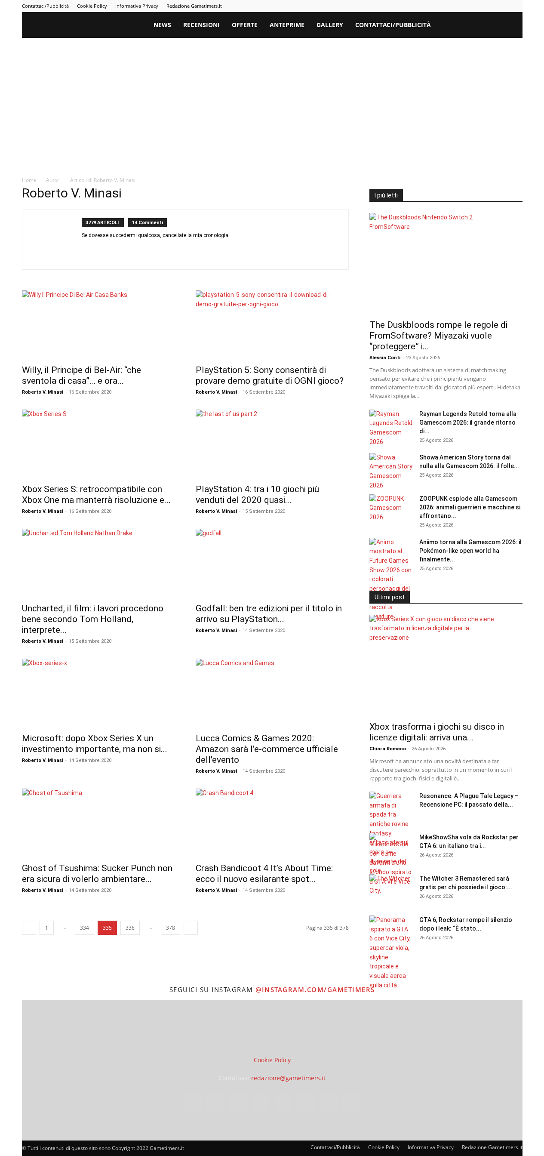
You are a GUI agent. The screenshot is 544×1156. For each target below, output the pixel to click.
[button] (512, 26)
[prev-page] (29, 928)
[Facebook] (416, 6)
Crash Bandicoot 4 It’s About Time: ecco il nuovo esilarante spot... (264, 873)
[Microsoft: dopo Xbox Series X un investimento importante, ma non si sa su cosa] (98, 693)
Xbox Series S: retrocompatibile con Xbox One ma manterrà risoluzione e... (96, 494)
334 (84, 927)
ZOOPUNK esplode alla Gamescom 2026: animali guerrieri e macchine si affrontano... (469, 507)
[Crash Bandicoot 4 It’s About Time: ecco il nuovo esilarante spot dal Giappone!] (272, 823)
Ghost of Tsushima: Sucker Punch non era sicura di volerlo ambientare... (97, 873)
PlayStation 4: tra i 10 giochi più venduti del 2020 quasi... (257, 494)
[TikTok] (213, 249)
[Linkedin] (445, 6)
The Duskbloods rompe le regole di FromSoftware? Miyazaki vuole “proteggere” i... (438, 335)
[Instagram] (430, 6)
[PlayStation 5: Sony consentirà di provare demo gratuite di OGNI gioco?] (272, 324)
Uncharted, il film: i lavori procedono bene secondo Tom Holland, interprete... (92, 619)
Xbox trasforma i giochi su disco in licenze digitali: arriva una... (436, 732)
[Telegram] (473, 6)
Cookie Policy (92, 6)
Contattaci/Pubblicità (45, 6)
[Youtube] (516, 6)
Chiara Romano (387, 749)
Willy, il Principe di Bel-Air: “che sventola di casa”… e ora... (81, 375)
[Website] (259, 249)
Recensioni (201, 25)
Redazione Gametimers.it (194, 6)
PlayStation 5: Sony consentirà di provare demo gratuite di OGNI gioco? (270, 375)
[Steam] (182, 249)
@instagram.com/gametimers (315, 989)
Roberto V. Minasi (42, 392)
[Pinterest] (459, 6)
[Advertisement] (272, 102)
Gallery (330, 25)
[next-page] (191, 928)
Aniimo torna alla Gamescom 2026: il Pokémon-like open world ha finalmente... (470, 551)
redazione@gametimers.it (288, 1078)
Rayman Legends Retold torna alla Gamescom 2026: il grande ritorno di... (467, 422)
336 (130, 927)
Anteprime (287, 25)
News (162, 25)
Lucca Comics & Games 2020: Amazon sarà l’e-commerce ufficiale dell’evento (267, 749)
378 (170, 927)
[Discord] (89, 249)
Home (29, 180)
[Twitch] (487, 6)
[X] (501, 6)
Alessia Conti (384, 358)
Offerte (245, 25)
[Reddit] (166, 249)
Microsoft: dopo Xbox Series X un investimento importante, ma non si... (94, 743)
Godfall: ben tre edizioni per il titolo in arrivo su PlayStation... (269, 613)
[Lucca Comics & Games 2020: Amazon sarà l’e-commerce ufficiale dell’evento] (272, 693)
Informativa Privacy (136, 6)
